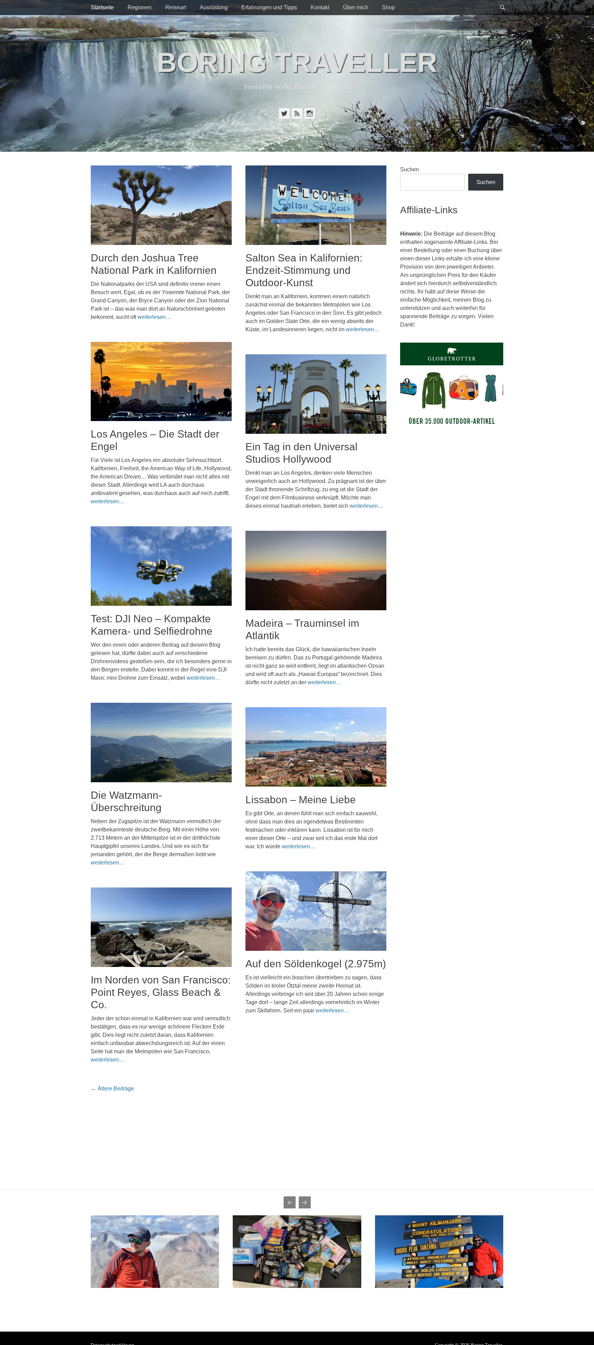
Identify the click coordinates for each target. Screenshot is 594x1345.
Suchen (409, 169)
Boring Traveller (297, 62)
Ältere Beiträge (112, 1088)
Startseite (102, 7)
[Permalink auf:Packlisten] (297, 1251)
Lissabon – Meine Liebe (300, 799)
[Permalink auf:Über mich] (155, 1251)
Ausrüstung (214, 7)
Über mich (355, 7)
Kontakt (320, 7)
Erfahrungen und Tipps (269, 7)
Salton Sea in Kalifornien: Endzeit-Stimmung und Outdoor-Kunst (303, 270)
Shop (388, 7)
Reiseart (175, 7)
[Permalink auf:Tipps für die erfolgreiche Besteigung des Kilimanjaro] (439, 1251)
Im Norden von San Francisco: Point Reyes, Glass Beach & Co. (161, 992)
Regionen (140, 7)
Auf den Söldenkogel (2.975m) (315, 963)
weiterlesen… (154, 317)
